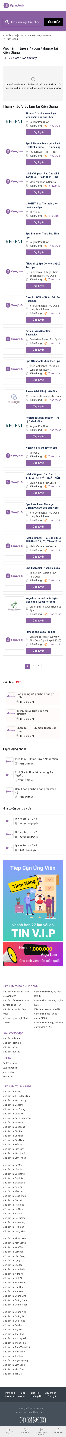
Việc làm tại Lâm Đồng (14, 1256)
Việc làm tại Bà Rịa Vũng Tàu (17, 1118)
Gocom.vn (8, 1076)
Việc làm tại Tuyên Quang (15, 1360)
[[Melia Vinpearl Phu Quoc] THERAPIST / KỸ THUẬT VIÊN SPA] (14, 482)
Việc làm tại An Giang (13, 1122)
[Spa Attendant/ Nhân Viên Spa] (14, 368)
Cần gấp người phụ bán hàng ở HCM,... (35, 695)
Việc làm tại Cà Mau (12, 1165)
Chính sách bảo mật (15, 1396)
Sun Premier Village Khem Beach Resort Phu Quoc (44, 274)
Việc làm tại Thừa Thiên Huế (16, 1347)
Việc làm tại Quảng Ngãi (15, 1304)
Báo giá (52, 1396)
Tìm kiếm (54, 22)
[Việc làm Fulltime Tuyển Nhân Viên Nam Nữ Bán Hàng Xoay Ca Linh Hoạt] (9, 761)
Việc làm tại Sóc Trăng (14, 1320)
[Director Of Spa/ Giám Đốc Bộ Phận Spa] (14, 305)
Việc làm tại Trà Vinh (13, 1356)
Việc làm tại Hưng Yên (14, 1231)
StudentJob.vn (10, 1067)
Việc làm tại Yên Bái (12, 1373)
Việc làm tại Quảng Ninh (15, 1312)
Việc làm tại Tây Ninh (13, 1329)
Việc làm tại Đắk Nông (14, 1182)
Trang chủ (10, 1392)
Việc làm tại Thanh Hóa (14, 1342)
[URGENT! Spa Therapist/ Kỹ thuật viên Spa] (14, 211)
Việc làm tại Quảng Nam (15, 1300)
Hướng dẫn (36, 1396)
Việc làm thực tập (11, 1051)
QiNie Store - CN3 (26, 818)
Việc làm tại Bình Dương (15, 1100)
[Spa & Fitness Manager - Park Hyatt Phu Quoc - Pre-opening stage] (14, 151)
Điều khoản (50, 1392)
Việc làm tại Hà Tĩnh (12, 1213)
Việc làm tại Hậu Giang (14, 1222)
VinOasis (34, 452)
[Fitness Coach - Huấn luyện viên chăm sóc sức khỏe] (14, 121)
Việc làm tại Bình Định (13, 1149)
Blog (23, 1392)
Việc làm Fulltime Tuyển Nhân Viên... (37, 759)
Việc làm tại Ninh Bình (13, 1278)
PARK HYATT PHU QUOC (43, 152)
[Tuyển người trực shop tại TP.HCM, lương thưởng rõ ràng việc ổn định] (11, 713)
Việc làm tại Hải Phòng (14, 1109)
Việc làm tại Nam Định (14, 1269)
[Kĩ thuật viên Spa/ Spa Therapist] (14, 338)
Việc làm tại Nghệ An (13, 1273)
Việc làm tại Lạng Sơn (13, 1260)
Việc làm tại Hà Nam (13, 1209)
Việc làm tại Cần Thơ (13, 1169)
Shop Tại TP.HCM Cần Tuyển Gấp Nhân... (36, 729)
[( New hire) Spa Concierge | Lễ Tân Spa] (14, 271)
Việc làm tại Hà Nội (12, 1091)
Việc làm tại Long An (13, 1113)
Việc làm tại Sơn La (12, 1325)
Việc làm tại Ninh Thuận (14, 1282)
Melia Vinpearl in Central (43, 182)
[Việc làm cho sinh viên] (33, 954)
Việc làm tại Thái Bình (13, 1334)
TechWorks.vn (10, 1063)
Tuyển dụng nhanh (41, 1433)
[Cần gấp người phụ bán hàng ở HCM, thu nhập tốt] (11, 696)
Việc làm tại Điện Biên (13, 1187)
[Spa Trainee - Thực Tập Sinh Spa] (14, 241)
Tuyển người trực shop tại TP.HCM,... (32, 712)
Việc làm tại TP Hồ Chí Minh (16, 1096)
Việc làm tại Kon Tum (13, 1247)
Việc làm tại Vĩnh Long (14, 1365)
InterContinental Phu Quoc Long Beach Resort (44, 307)
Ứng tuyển (38, 132)
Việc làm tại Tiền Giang (14, 1351)
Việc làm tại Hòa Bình (13, 1226)
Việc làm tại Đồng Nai (13, 1191)
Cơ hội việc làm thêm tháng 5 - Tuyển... (34, 774)
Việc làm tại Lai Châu (13, 1251)
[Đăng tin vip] (33, 900)
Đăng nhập (58, 1432)
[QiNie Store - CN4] (9, 847)
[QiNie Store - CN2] (9, 834)
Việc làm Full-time (11, 1038)
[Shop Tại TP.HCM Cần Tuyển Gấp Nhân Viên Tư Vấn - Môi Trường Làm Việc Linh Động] (11, 730)
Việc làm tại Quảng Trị (13, 1316)
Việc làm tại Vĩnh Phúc (14, 1369)
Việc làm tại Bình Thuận (14, 1157)
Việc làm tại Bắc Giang (14, 1127)
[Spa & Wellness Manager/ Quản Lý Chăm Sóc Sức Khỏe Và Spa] (14, 512)
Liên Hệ (35, 1392)
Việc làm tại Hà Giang (13, 1204)
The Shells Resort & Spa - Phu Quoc (44, 575)
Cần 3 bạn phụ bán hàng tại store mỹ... (35, 790)
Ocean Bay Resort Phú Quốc (45, 339)
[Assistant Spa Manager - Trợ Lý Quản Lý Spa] (14, 425)
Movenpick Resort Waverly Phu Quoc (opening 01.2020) (45, 638)
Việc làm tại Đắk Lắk (13, 1178)
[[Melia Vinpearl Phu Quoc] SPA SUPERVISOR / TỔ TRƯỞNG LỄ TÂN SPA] (14, 545)
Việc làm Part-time (12, 1043)
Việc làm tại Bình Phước (14, 1153)
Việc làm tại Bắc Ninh (13, 1140)
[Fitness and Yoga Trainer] (14, 639)
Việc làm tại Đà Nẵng (13, 1104)
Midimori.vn (8, 1072)
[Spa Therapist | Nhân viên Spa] (14, 575)
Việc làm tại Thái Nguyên (15, 1338)
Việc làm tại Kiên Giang (14, 1243)
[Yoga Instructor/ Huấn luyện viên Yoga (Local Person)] (14, 606)
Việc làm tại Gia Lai (12, 1200)
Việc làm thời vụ (10, 1047)
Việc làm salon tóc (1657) (47, 1009)
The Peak (35, 212)
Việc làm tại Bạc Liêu (13, 1135)
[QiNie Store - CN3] (9, 821)
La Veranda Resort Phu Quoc (45, 396)
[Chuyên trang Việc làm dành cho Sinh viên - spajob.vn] (14, 5)
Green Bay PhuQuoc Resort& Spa (45, 608)
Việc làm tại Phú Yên (13, 1291)
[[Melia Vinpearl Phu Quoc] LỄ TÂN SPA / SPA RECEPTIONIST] (14, 181)
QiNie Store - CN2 (26, 832)
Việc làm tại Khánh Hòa (14, 1238)
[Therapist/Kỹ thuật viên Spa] (14, 399)
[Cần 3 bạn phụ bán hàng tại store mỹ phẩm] (9, 791)
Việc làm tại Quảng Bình (14, 1296)
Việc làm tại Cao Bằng (14, 1174)
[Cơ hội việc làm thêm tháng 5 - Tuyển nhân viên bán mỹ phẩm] (9, 774)
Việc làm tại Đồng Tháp (14, 1196)
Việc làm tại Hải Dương (14, 1218)
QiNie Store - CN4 (26, 845)
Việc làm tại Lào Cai (12, 1265)
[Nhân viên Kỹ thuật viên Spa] (14, 455)
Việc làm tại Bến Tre (12, 1144)
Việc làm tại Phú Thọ (13, 1287)
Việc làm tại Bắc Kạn (13, 1131)
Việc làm (25, 1432)
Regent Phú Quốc (39, 122)
